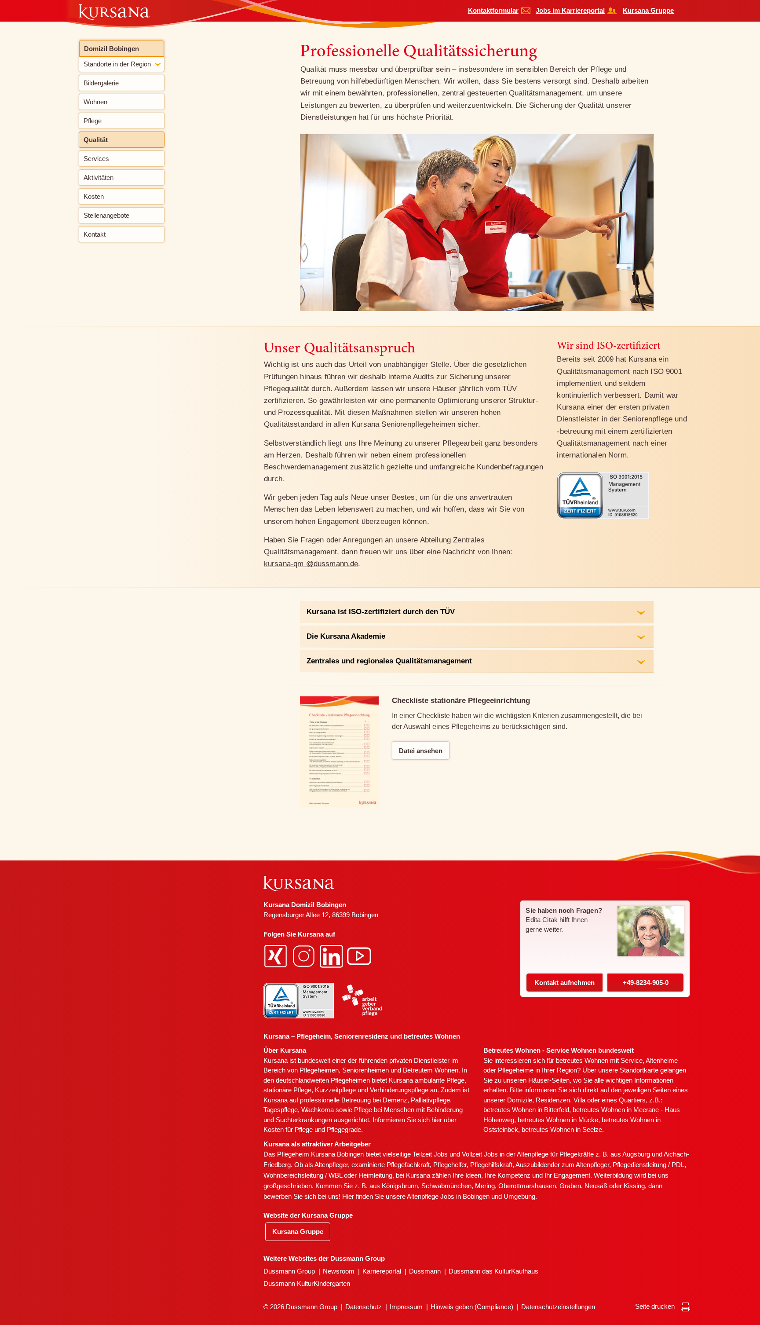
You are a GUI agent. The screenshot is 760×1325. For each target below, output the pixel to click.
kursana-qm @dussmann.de (311, 564)
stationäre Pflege (287, 1090)
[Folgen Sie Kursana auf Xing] (276, 955)
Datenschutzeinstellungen (558, 1306)
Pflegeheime (515, 1070)
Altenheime (662, 1060)
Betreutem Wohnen (430, 1070)
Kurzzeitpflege (335, 1090)
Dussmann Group (289, 1271)
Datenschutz (363, 1306)
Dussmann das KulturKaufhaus (493, 1271)
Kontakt (564, 982)
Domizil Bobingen (111, 48)
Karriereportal (381, 1271)
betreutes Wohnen (582, 1060)
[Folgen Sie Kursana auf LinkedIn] (332, 955)
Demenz (395, 1100)
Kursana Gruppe (648, 10)
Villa (579, 1100)
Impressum (406, 1306)
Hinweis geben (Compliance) (472, 1306)
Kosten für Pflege (288, 1129)
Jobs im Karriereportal (570, 10)
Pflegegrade (344, 1129)
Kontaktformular (493, 10)
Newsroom (338, 1271)
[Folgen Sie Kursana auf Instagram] (305, 955)
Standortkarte (639, 1070)
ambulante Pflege (439, 1080)
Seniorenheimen (365, 1070)
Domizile (519, 1100)
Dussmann (425, 1271)
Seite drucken (655, 1306)
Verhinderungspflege (399, 1090)
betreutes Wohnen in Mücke (558, 1120)
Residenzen (553, 1100)
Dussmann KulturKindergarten (306, 1283)
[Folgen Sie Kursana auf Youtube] (360, 955)
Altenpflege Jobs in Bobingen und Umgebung (471, 1196)
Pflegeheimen (319, 1070)
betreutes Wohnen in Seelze (562, 1129)
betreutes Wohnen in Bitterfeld (526, 1109)
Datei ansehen (420, 750)
